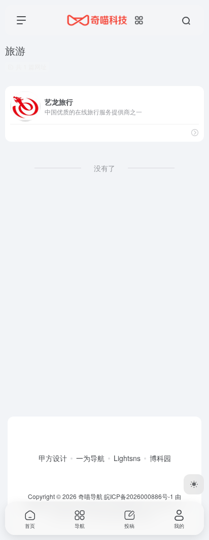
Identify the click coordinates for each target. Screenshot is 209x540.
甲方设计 (53, 458)
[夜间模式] (194, 484)
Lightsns (127, 458)
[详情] (195, 132)
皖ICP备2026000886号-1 (138, 496)
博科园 (160, 458)
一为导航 (90, 458)
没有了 (104, 168)
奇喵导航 (90, 496)
